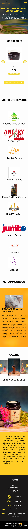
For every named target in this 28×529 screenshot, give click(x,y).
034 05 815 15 (17, 501)
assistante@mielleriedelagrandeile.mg (16, 509)
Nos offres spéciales (14, 489)
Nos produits (14, 487)
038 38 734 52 (16, 505)
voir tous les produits (14, 82)
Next (26, 62)
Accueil (14, 485)
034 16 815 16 (17, 497)
